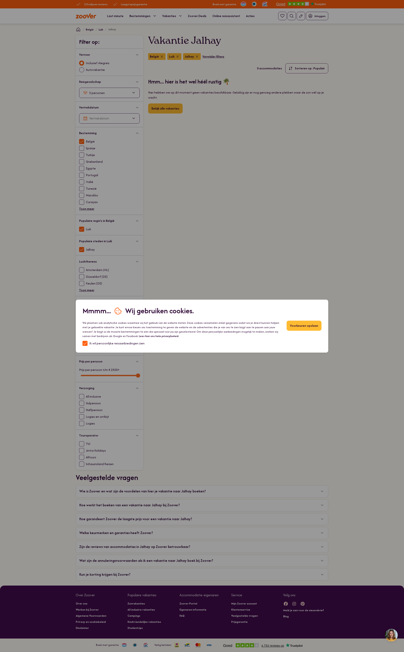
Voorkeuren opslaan (304, 325)
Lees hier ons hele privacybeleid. (159, 336)
